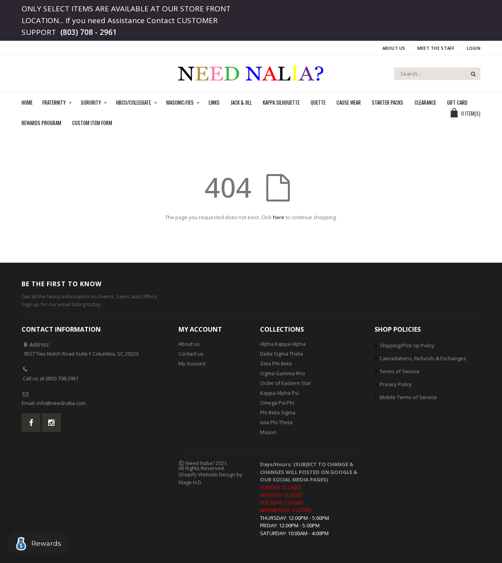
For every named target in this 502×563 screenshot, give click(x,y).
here (278, 217)
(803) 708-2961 (61, 378)
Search (470, 74)
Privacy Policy (396, 384)
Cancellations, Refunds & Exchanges (423, 358)
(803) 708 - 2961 (88, 32)
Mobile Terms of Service (408, 397)
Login (473, 48)
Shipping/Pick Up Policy (407, 345)
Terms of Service (400, 371)
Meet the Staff (436, 48)
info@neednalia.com (61, 403)
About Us (394, 48)
